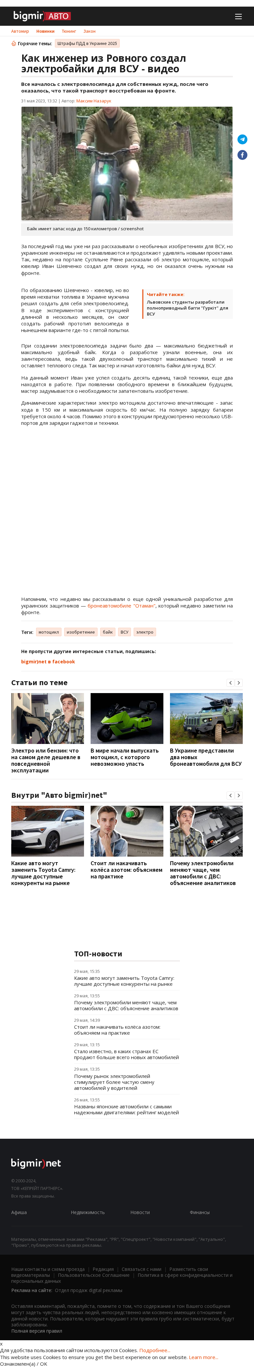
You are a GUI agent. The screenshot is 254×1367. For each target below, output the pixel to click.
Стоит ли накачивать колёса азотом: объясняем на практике (126, 869)
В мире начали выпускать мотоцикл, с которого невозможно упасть (125, 757)
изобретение (81, 632)
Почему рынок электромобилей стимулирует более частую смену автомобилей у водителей (114, 1082)
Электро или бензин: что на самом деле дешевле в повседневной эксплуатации (45, 760)
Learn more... (203, 1357)
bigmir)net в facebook (48, 661)
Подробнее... (154, 1350)
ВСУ (124, 632)
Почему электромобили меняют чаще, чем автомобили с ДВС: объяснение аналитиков (203, 873)
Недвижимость (88, 1212)
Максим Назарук (93, 101)
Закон (89, 31)
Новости (140, 1212)
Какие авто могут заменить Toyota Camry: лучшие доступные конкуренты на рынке (43, 873)
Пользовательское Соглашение (94, 1275)
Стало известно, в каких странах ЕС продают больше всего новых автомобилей (126, 1054)
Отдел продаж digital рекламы (88, 1290)
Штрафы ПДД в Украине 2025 (87, 43)
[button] (230, 683)
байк (108, 632)
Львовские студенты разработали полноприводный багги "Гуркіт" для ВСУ (187, 308)
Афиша (19, 1212)
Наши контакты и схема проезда (48, 1269)
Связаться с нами (141, 1269)
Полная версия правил (36, 1331)
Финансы (200, 1212)
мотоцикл (49, 632)
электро (144, 632)
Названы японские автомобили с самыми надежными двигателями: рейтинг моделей (126, 1109)
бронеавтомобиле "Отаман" (121, 605)
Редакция (103, 1269)
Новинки (45, 31)
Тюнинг (69, 31)
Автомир (20, 31)
